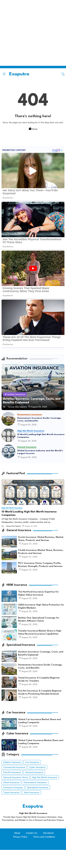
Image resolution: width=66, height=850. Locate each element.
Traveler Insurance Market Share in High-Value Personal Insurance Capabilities (40, 632)
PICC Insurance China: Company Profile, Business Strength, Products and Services (40, 565)
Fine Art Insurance (12, 772)
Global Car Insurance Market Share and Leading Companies (39, 721)
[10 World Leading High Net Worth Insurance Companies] (8, 435)
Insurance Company (13, 787)
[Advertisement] (33, 33)
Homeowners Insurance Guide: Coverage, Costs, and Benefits (39, 419)
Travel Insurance (11, 792)
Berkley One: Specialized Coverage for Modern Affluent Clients (38, 619)
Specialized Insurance (37, 787)
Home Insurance (11, 782)
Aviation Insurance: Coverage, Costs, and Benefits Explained (40, 653)
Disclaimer (48, 833)
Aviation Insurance (12, 762)
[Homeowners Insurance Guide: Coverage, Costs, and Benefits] (8, 419)
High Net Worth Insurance (44, 777)
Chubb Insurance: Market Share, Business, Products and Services (40, 552)
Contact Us (31, 833)
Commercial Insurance (14, 767)
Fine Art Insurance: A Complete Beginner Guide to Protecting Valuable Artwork (40, 692)
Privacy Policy (20, 836)
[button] (63, 74)
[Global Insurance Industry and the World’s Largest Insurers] (8, 451)
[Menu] (4, 74)
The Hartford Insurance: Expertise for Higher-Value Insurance (38, 593)
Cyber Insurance (37, 767)
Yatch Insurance (31, 792)
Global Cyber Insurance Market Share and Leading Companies (40, 742)
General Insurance (34, 772)
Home (34, 129)
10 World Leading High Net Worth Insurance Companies (40, 435)
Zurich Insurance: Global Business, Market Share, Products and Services (40, 539)
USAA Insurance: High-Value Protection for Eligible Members (41, 606)
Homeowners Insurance (35, 782)
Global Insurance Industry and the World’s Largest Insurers (40, 452)
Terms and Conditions (44, 836)
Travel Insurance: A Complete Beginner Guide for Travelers (39, 679)
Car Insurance (32, 762)
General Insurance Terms (15, 777)
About (17, 833)
